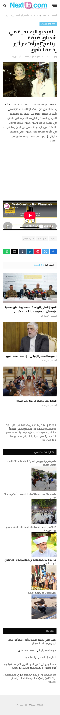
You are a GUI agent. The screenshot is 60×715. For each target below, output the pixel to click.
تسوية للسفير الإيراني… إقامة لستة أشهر (31, 355)
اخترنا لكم (42, 239)
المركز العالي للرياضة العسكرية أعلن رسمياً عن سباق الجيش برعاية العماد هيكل (31, 309)
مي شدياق (28, 239)
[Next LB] (28, 5)
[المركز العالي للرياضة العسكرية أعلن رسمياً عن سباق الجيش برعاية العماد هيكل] (30, 288)
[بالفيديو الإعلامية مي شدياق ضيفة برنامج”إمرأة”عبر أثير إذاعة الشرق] (30, 79)
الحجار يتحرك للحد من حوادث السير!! (36, 400)
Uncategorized (48, 24)
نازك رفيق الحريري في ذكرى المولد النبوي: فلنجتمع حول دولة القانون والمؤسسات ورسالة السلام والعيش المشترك (30, 678)
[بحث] (5, 5)
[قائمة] (54, 5)
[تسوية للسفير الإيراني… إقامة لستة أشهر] (30, 337)
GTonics (32, 705)
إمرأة (52, 239)
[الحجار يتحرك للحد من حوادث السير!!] (30, 381)
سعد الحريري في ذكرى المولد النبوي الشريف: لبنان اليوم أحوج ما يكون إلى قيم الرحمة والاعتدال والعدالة (30, 666)
